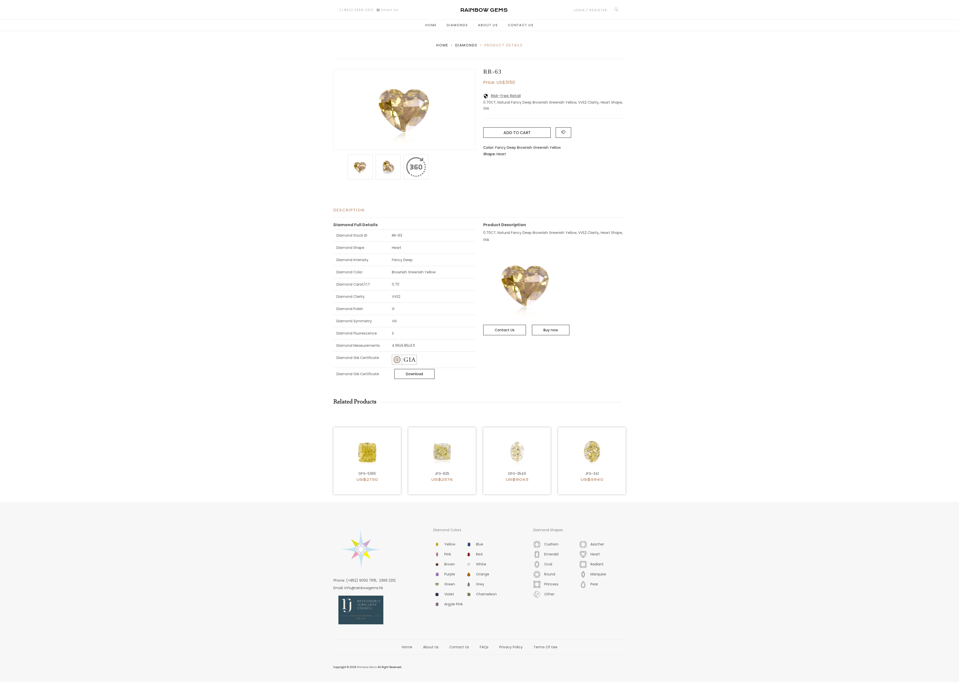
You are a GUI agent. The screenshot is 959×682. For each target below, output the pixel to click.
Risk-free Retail (506, 96)
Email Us (389, 10)
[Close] (416, 167)
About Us (488, 25)
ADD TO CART (517, 133)
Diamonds (457, 25)
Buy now (550, 330)
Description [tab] (349, 210)
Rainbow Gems (367, 667)
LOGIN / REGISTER (590, 10)
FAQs (484, 647)
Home (431, 25)
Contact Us (521, 25)
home (442, 45)
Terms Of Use (545, 647)
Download (414, 373)
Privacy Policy (511, 647)
